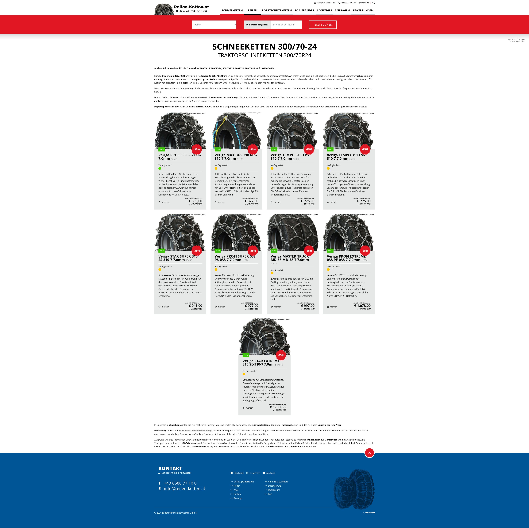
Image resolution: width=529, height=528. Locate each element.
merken (165, 202)
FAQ (270, 494)
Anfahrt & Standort (278, 481)
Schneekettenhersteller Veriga (195, 430)
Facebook (238, 472)
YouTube (270, 472)
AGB (236, 490)
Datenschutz (274, 485)
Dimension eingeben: (257, 24)
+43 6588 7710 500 (348, 3)
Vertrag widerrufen (244, 481)
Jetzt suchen (323, 24)
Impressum (274, 490)
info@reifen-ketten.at (184, 488)
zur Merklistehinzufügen (514, 40)
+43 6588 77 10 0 (180, 483)
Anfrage (238, 498)
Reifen (237, 485)
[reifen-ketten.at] (187, 9)
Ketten (237, 494)
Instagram (254, 472)
